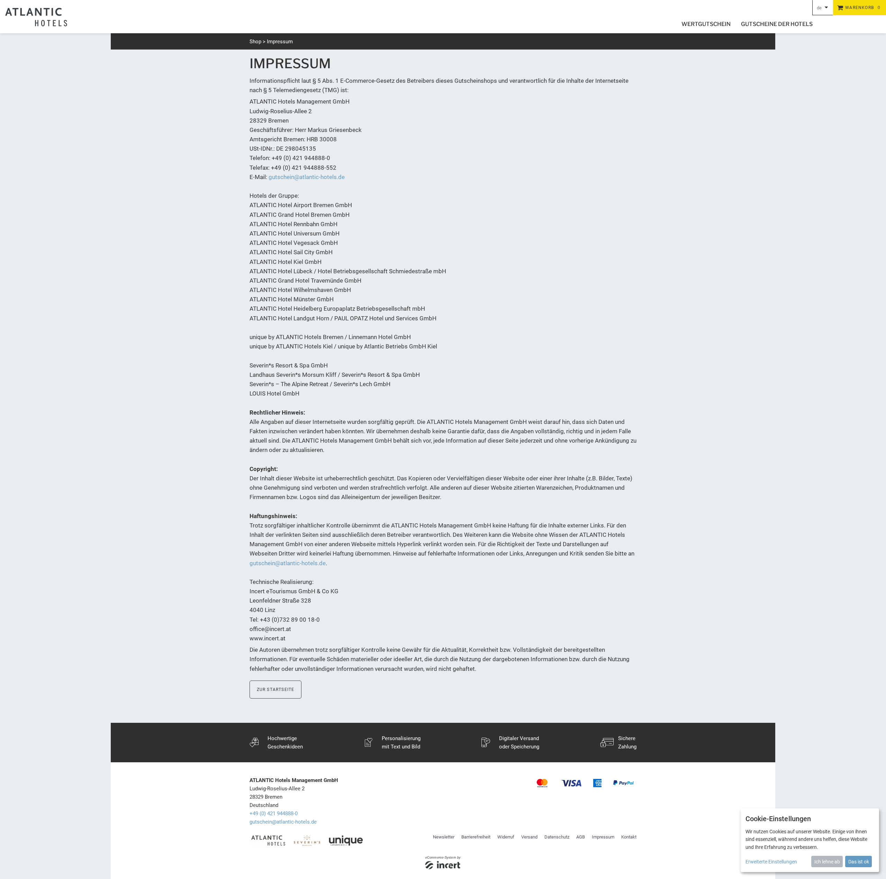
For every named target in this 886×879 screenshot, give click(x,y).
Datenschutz (556, 837)
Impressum (280, 41)
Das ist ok (858, 861)
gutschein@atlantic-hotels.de (307, 177)
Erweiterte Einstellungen (771, 861)
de (819, 7)
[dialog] (810, 840)
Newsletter (443, 837)
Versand (529, 837)
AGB (580, 837)
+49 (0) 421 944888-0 (274, 813)
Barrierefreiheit (475, 837)
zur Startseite (276, 689)
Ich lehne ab (827, 861)
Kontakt (628, 837)
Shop (255, 41)
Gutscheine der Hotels (777, 24)
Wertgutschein (706, 24)
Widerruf (505, 837)
